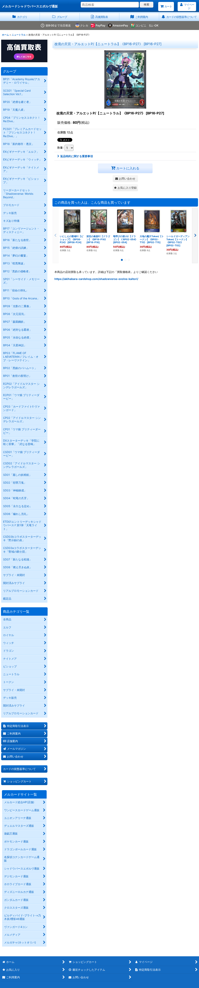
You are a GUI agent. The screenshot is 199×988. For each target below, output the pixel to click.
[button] (125, 187)
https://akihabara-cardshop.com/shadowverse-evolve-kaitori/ (96, 279)
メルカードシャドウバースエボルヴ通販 (30, 6)
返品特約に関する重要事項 (76, 156)
